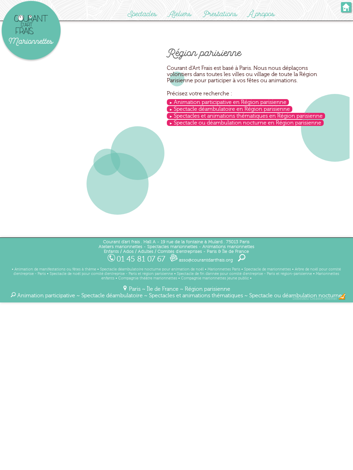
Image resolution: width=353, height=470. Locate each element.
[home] (346, 10)
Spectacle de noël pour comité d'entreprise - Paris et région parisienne (111, 273)
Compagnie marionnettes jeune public (215, 278)
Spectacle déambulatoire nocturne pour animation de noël (152, 269)
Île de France (163, 289)
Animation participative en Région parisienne (230, 102)
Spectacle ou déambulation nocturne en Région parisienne (247, 123)
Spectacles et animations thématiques (196, 295)
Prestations (220, 14)
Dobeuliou (301, 298)
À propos (262, 14)
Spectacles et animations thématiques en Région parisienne (248, 116)
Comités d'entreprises (180, 251)
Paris (135, 289)
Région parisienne (207, 289)
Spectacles (142, 14)
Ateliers (180, 14)
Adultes (145, 251)
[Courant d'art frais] (31, 60)
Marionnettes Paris (224, 269)
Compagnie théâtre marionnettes (147, 278)
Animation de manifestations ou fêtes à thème (55, 269)
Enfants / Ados (119, 251)
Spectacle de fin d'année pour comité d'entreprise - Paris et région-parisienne (244, 273)
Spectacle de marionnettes (267, 269)
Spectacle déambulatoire (112, 295)
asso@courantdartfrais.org (205, 260)
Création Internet (324, 298)
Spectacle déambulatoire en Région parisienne (232, 109)
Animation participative (46, 295)
